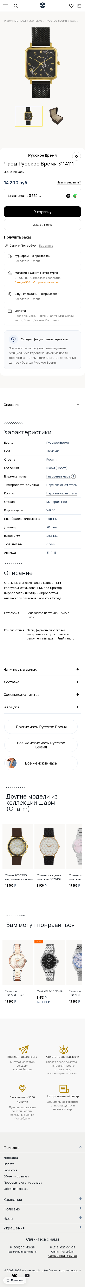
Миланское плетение (43, 613)
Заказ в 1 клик (42, 225)
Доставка (11, 1158)
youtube (29, 1274)
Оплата (9, 1164)
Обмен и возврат (16, 1176)
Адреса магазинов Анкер (62, 1255)
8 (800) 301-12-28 (22, 1247)
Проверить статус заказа (23, 1182)
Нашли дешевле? (69, 182)
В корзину (43, 211)
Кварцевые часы (58, 476)
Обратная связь (16, 1189)
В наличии (21, 278)
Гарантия (10, 1170)
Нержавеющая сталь (61, 493)
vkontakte (17, 1274)
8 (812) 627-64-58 (62, 1247)
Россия (51, 459)
